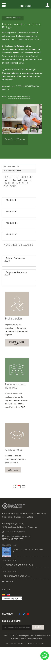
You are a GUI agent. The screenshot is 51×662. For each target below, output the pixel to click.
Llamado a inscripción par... (19, 565)
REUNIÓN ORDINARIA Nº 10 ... (18, 576)
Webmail (31, 644)
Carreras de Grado (13, 18)
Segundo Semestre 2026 (15, 273)
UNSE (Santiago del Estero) (19, 96)
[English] (9, 594)
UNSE (44, 644)
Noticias (13, 644)
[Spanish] (4, 594)
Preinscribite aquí (17, 343)
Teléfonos (22, 644)
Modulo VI (11, 234)
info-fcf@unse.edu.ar (21, 536)
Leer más (13, 470)
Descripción (13, 166)
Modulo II (11, 211)
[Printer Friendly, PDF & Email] (19, 486)
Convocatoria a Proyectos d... (28, 551)
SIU (37, 644)
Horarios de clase (12, 170)
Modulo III (11, 223)
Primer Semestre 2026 (14, 259)
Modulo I (11, 200)
